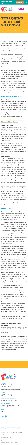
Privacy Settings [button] (5, 440)
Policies (12, 434)
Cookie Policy (4, 439)
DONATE (21, 8)
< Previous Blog (5, 30)
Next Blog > (14, 30)
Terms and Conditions (6, 437)
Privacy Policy (4, 435)
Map (2, 411)
